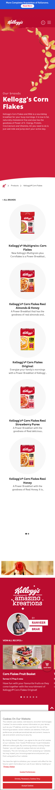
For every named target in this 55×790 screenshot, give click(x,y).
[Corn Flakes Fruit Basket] (27, 657)
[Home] (4, 186)
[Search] (43, 23)
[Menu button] (49, 22)
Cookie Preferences (27, 772)
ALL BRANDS (9, 200)
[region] (27, 750)
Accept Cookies (27, 786)
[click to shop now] (47, 666)
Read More (27, 6)
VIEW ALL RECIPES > (12, 640)
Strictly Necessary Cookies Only (27, 779)
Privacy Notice (9, 767)
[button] (51, 708)
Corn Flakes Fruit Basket (19, 674)
